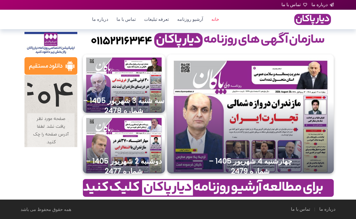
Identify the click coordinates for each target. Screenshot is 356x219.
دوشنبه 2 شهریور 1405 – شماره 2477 (124, 166)
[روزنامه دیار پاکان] (312, 19)
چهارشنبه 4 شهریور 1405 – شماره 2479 (250, 166)
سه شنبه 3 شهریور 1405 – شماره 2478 (124, 105)
